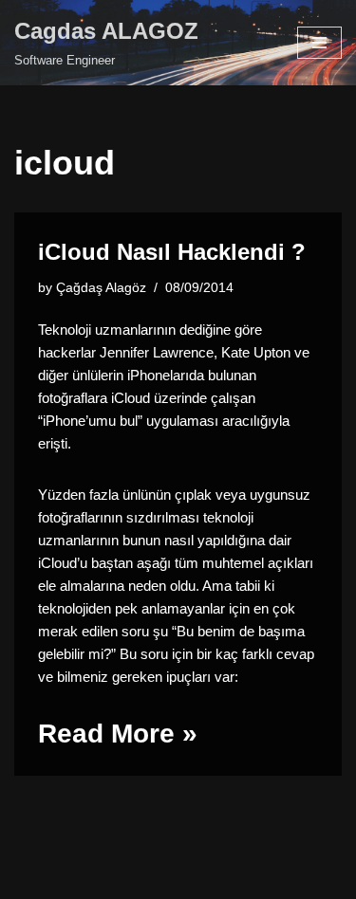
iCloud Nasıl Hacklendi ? (172, 252)
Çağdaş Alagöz (101, 288)
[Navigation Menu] (319, 43)
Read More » (117, 733)
